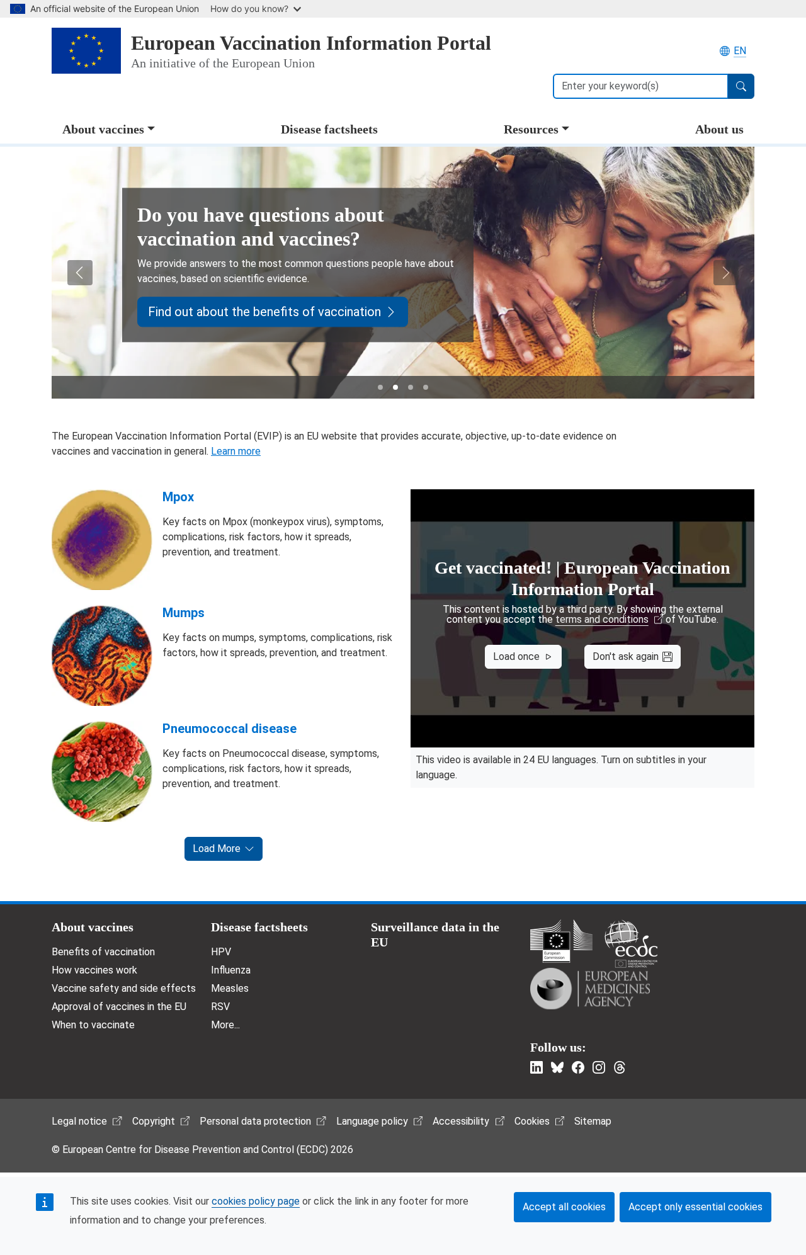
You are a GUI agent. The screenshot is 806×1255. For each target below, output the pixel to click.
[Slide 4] (425, 387)
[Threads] (619, 1067)
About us (719, 129)
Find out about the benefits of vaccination (264, 311)
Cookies (532, 1121)
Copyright (153, 1121)
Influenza (231, 970)
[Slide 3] (410, 387)
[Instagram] (599, 1067)
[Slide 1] (380, 387)
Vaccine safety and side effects (124, 988)
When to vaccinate (93, 1025)
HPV (221, 952)
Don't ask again (626, 656)
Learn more (236, 451)
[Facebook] (578, 1067)
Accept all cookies (564, 1207)
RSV (220, 1007)
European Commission (561, 941)
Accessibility (461, 1121)
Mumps (183, 612)
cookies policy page (256, 1201)
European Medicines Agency (590, 988)
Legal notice (79, 1121)
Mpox (178, 496)
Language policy (372, 1121)
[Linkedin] (536, 1067)
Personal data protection (255, 1121)
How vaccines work (94, 970)
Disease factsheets (329, 129)
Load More (217, 849)
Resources (531, 129)
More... (225, 1025)
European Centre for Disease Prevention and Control (631, 943)
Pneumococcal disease (229, 728)
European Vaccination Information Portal (311, 42)
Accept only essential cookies (695, 1207)
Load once (516, 656)
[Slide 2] (395, 387)
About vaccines (103, 129)
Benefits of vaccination (103, 952)
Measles (230, 988)
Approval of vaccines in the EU (119, 1007)
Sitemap (592, 1121)
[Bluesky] (557, 1067)
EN (740, 51)
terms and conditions (602, 620)
